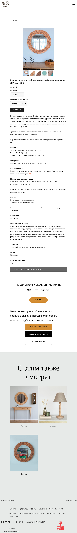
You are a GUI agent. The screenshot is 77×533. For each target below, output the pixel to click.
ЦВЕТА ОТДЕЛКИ (58, 513)
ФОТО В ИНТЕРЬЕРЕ (44, 513)
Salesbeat (38, 269)
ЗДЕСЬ (31, 174)
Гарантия (14, 210)
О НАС (51, 509)
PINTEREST (40, 522)
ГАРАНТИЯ (43, 509)
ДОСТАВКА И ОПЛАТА (28, 509)
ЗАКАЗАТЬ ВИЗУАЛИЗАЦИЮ (38, 334)
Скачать (38, 300)
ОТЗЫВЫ (12, 513)
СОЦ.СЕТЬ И (30, 522)
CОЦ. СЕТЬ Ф (18, 522)
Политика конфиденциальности (11, 530)
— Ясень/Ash (15, 218)
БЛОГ (34, 513)
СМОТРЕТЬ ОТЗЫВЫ (38, 342)
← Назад (13, 21)
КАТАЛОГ (13, 509)
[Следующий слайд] (63, 49)
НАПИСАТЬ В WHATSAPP (38, 327)
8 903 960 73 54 (71, 500)
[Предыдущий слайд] (14, 49)
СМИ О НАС (59, 509)
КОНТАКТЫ (14, 517)
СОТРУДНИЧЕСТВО (24, 513)
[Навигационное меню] (73, 4)
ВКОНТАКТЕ (5, 522)
